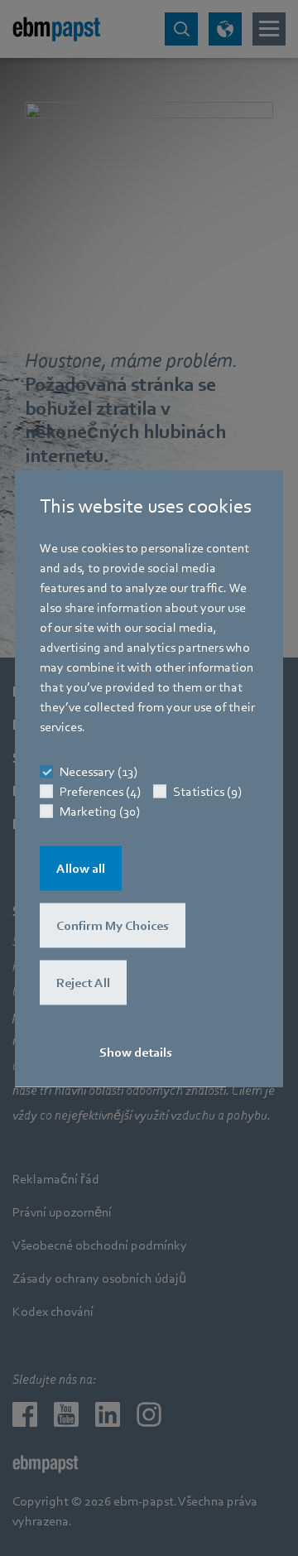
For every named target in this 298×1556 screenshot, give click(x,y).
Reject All (83, 982)
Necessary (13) (98, 771)
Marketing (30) (100, 810)
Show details (135, 1051)
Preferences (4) (100, 790)
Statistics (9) (207, 790)
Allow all (80, 867)
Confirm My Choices (112, 925)
